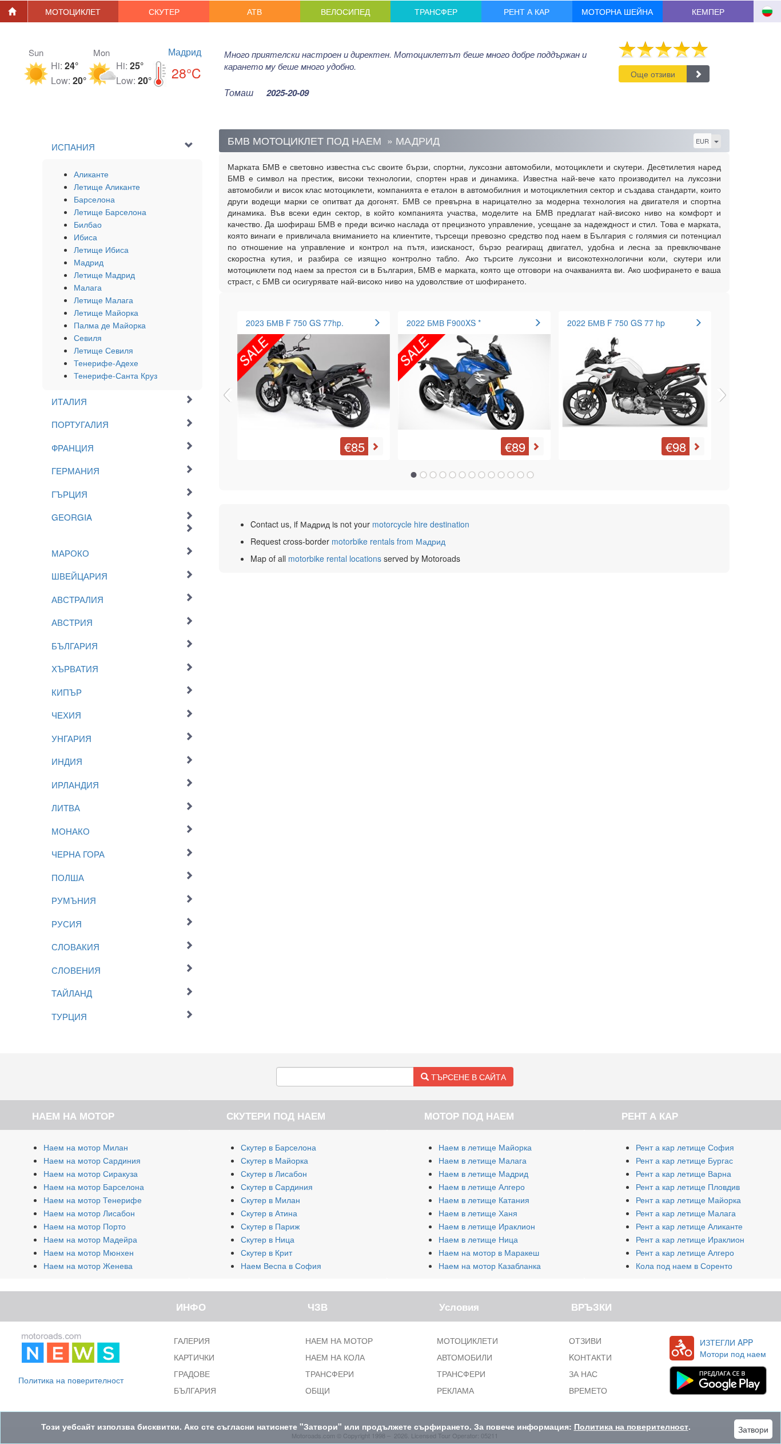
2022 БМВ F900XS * (444, 322)
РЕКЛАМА (455, 1390)
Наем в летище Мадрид (483, 1173)
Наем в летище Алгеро (482, 1186)
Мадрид (184, 51)
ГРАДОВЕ (192, 1373)
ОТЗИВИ (585, 1340)
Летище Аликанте (107, 186)
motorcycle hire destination (420, 524)
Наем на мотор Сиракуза (90, 1173)
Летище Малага (103, 300)
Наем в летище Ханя (478, 1213)
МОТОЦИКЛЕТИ (467, 1340)
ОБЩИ (317, 1390)
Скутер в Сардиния (277, 1186)
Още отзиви (653, 74)
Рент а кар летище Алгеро (685, 1252)
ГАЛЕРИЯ (192, 1340)
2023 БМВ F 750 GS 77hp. (295, 322)
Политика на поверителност (70, 1380)
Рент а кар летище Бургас (684, 1160)
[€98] (635, 377)
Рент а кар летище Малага (686, 1213)
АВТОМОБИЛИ (464, 1357)
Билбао (88, 224)
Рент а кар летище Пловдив (688, 1186)
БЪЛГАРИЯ (195, 1390)
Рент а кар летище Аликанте (689, 1226)
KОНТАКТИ (590, 1357)
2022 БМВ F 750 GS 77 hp (616, 322)
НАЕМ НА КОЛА (335, 1357)
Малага (88, 287)
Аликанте (91, 174)
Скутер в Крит (266, 1252)
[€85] (313, 377)
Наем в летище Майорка (485, 1147)
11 (511, 475)
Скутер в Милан (270, 1199)
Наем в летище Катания (484, 1199)
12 (521, 475)
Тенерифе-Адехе (106, 362)
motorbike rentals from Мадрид (388, 541)
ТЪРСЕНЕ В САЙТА (467, 1076)
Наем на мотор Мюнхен (88, 1252)
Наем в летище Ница (478, 1239)
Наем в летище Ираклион (487, 1226)
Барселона (94, 199)
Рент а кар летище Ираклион (690, 1239)
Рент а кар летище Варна (683, 1173)
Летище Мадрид (104, 274)
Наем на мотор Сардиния (92, 1160)
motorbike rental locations (334, 558)
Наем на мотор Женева (88, 1265)
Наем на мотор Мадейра (90, 1239)
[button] (73, 11)
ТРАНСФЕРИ (329, 1373)
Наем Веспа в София (281, 1265)
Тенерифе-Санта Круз (115, 375)
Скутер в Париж (270, 1226)
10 (501, 475)
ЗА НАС (583, 1373)
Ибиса (85, 237)
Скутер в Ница (267, 1239)
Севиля (88, 337)
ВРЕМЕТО (588, 1390)
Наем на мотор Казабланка (490, 1265)
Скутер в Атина (269, 1213)
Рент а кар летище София (685, 1147)
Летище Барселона (110, 211)
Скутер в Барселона (278, 1147)
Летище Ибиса (101, 249)
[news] (70, 1345)
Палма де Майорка (110, 325)
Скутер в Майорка (274, 1160)
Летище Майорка (106, 312)
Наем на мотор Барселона (93, 1186)
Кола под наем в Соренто (684, 1265)
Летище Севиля (103, 350)
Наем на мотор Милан (85, 1147)
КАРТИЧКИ (194, 1357)
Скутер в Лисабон (274, 1173)
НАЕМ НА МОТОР (339, 1340)
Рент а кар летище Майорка (688, 1199)
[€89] (474, 377)
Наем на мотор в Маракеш (489, 1252)
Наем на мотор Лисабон (89, 1213)
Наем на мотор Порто (84, 1226)
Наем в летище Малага (483, 1160)
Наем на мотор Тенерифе (92, 1199)
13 (530, 475)
